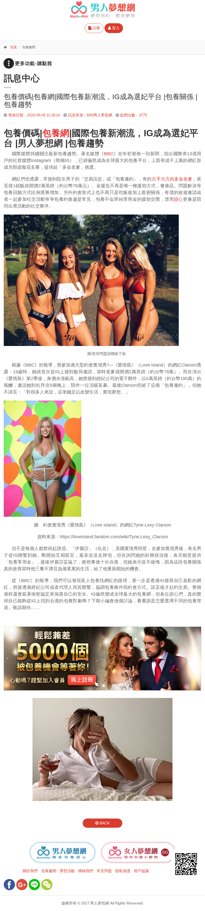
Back (104, 823)
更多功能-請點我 (27, 63)
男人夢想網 (40, 143)
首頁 (13, 47)
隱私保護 (122, 871)
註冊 (96, 28)
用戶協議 (141, 871)
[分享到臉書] (9, 884)
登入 (115, 28)
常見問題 (104, 871)
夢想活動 (67, 871)
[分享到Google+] (22, 884)
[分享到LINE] (34, 884)
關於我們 (30, 871)
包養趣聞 (48, 871)
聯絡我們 (85, 871)
